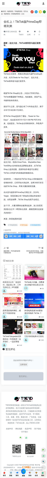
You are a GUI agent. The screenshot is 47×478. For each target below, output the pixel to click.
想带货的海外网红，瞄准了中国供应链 (12, 311)
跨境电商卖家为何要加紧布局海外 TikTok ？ (33, 311)
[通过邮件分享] (44, 11)
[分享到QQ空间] (40, 11)
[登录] (43, 3)
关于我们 (24, 431)
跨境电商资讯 (15, 14)
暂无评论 (10, 349)
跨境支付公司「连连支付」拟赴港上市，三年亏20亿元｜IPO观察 (12, 284)
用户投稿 (37, 428)
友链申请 (9, 428)
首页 (4, 11)
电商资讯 (10, 11)
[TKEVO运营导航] (23, 3)
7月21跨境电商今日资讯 (34, 336)
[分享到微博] (32, 11)
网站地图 (18, 428)
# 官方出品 (23, 225)
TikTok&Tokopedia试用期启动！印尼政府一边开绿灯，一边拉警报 (12, 339)
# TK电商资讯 (12, 225)
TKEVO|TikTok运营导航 (26, 465)
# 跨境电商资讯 (35, 225)
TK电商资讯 (18, 11)
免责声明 (28, 428)
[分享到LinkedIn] (36, 11)
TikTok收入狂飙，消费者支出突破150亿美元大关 (34, 283)
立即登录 (23, 364)
